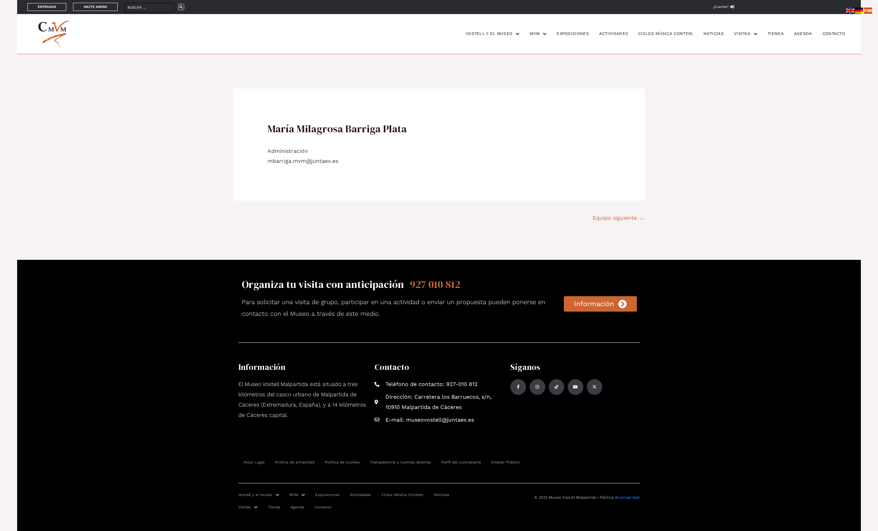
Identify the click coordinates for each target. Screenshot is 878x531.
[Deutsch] (859, 10)
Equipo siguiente (618, 218)
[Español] (868, 10)
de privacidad (627, 497)
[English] (850, 10)
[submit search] (181, 7)
